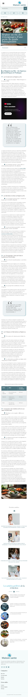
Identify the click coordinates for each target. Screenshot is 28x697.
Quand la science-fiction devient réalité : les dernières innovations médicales (18, 605)
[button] (3, 3)
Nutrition (4, 17)
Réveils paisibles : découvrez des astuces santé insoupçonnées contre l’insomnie (17, 596)
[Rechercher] (25, 8)
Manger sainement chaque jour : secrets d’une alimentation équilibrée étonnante (17, 632)
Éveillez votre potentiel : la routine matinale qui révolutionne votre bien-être (18, 640)
